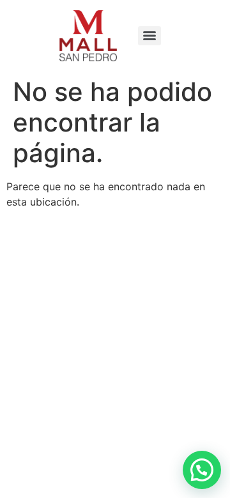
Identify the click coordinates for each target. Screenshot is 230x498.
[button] (202, 470)
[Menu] (149, 35)
